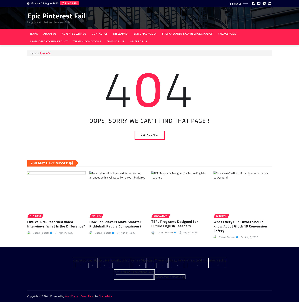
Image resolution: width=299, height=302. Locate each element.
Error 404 (45, 53)
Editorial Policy (145, 33)
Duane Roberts (41, 232)
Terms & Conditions (87, 41)
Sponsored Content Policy (49, 41)
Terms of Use (115, 41)
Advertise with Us (74, 33)
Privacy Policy (228, 33)
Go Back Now (150, 135)
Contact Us (100, 33)
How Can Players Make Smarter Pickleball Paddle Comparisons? (115, 224)
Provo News (88, 296)
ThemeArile (105, 296)
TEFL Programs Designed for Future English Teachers (174, 223)
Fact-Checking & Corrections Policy (187, 33)
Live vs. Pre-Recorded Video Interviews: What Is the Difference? (56, 224)
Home (34, 33)
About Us (49, 33)
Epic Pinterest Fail (56, 15)
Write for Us (138, 41)
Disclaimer (120, 33)
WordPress (71, 296)
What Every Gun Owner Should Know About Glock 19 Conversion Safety (240, 226)
